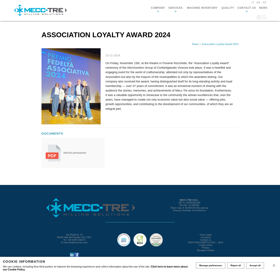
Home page (206, 234)
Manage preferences (210, 265)
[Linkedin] (72, 256)
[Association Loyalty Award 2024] (71, 86)
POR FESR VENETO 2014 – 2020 (205, 242)
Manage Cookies (205, 250)
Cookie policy (205, 245)
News (263, 7)
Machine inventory (202, 7)
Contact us (246, 7)
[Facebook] (76, 256)
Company (158, 7)
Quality (228, 7)
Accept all (255, 265)
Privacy (205, 247)
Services (175, 7)
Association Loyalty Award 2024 (220, 44)
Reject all (236, 265)
